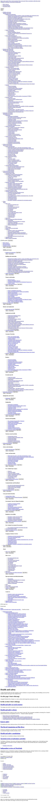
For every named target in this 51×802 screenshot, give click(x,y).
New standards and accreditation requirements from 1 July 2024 (20, 195)
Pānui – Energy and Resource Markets (15, 48)
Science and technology (7, 769)
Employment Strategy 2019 (13, 63)
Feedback (5, 775)
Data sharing (10, 220)
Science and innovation (10, 146)
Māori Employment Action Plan (14, 676)
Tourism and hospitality (10, 126)
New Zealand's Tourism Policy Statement (16, 127)
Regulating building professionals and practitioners (18, 24)
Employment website (12, 57)
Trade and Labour (11, 657)
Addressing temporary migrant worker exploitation (18, 120)
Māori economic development (14, 105)
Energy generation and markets (14, 43)
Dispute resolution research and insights (16, 181)
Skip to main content (4, 1)
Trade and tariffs (11, 92)
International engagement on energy (15, 44)
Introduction (10, 679)
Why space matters (11, 158)
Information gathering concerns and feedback (17, 232)
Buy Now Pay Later (12, 76)
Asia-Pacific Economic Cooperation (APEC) (17, 658)
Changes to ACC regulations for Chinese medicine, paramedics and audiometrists (24, 640)
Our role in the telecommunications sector (16, 166)
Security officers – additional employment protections (18, 631)
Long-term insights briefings (13, 102)
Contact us (7, 229)
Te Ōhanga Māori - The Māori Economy (16, 109)
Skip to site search (22, 1)
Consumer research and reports (14, 72)
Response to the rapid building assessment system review (19, 18)
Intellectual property (12, 93)
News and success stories (13, 153)
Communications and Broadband (11, 165)
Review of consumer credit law (14, 73)
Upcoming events (8, 237)
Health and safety (11, 54)
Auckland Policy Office (10, 173)
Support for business (12, 86)
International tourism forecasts (14, 142)
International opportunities (13, 152)
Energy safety (10, 649)
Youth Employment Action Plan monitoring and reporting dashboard (21, 677)
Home (1, 608)
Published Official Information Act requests (16, 221)
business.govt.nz (11, 95)
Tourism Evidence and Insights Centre (15, 138)
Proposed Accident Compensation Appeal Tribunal (18, 623)
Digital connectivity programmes (14, 167)
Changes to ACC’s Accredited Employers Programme (18, 636)
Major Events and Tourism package (15, 129)
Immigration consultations (13, 116)
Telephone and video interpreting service (16, 192)
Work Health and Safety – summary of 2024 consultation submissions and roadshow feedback (21, 719)
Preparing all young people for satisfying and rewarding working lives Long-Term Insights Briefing (27, 665)
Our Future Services (12, 124)
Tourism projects (11, 133)
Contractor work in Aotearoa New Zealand (16, 638)
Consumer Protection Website (14, 69)
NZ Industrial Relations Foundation (15, 60)
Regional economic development (14, 107)
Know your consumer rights (13, 68)
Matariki (9, 632)
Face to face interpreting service (14, 193)
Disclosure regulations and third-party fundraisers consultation (20, 81)
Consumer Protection (9, 67)
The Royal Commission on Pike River (15, 650)
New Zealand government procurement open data (17, 189)
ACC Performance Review (13, 65)
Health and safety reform (13, 648)
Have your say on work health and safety (11, 715)
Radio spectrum (11, 170)
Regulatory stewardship (10, 182)
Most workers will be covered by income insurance (18, 682)
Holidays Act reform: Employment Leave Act (17, 614)
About (4, 763)
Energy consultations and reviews (14, 36)
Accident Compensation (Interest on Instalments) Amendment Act (21, 641)
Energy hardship (11, 42)
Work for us (7, 218)
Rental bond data (11, 31)
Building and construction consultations (15, 20)
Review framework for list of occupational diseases (18, 637)
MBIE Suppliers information (11, 238)
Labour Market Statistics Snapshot (14, 664)
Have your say (6, 4)
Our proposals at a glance (13, 681)
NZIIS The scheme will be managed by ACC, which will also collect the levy (23, 685)
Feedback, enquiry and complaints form (16, 230)
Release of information (12, 224)
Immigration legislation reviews (14, 125)
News (6, 225)
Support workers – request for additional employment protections (20, 639)
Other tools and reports (12, 663)
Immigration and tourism (8, 767)
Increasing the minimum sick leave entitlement (17, 616)
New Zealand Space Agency (11, 156)
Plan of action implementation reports (15, 670)
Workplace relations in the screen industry (16, 617)
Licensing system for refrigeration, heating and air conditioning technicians (17, 718)
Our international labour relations (14, 55)
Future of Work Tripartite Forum (14, 59)
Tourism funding (11, 131)
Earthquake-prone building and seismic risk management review (20, 27)
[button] (25, 758)
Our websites (8, 227)
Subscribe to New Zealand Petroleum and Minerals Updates (19, 45)
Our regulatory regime (12, 163)
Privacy (4, 791)
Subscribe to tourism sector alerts (14, 135)
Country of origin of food (13, 78)
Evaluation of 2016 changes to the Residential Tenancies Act (20, 33)
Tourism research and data (10, 136)
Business (7, 84)
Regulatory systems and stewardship (15, 183)
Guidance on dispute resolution (14, 175)
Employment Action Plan (13, 53)
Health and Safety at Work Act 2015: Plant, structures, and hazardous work (17, 716)
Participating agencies (12, 196)
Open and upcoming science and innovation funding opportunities (21, 148)
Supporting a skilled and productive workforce (17, 23)
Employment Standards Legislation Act (15, 622)
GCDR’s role (10, 177)
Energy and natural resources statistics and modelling (18, 37)
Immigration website (12, 119)
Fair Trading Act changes (13, 79)
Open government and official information (13, 219)
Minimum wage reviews (12, 628)
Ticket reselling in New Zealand (14, 80)
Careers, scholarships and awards (14, 161)
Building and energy (7, 764)
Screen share (10, 234)
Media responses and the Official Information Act (17, 233)
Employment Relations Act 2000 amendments (17, 613)
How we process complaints (13, 231)
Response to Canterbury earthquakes (15, 17)
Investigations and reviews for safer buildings (17, 21)
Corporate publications (12, 208)
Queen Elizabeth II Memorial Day (14, 635)
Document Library (6, 6)
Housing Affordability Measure (14, 32)
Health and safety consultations (14, 651)
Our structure (10, 205)
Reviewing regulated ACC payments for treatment (18, 626)
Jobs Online (10, 661)
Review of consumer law (13, 74)
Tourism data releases (12, 139)
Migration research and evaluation (14, 121)
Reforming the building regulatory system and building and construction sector (23, 15)
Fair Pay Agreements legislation (14, 62)
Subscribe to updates (12, 155)
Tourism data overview (12, 137)
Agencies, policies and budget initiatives (16, 149)
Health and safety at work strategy (14, 647)
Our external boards (12, 211)
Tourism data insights (12, 140)
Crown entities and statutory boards (15, 212)
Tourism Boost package (12, 130)
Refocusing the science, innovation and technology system (19, 147)
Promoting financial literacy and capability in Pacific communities (21, 106)
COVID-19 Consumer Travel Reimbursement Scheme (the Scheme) (21, 83)
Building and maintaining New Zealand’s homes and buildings (20, 16)
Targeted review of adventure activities (15, 653)
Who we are (7, 203)
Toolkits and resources (12, 198)
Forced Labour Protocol (12, 618)
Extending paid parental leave (14, 619)
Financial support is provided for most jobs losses (17, 683)
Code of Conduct (11, 214)
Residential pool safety (12, 22)
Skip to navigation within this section (33, 1)
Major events (10, 104)
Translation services (12, 194)
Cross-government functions (8, 766)
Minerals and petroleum (12, 39)
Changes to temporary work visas (14, 118)
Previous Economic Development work (15, 111)
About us (10, 157)
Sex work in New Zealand (13, 629)
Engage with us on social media (11, 228)
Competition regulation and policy (14, 89)
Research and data (11, 154)
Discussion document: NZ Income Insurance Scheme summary (20, 64)
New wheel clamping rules (13, 82)
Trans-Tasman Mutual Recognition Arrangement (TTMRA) (19, 96)
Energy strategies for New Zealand (15, 40)
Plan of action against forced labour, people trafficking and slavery (21, 61)
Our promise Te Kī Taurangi (13, 206)
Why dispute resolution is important (15, 178)
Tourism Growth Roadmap (13, 128)
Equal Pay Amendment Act (13, 620)
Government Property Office (11, 190)
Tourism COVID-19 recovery (14, 134)
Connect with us (11, 164)
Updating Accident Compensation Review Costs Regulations (20, 634)
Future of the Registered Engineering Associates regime (19, 29)
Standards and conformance (13, 91)
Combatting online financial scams (14, 71)
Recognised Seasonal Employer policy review (17, 117)
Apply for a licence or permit (13, 159)
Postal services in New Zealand (14, 168)
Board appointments (12, 213)
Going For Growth (11, 98)
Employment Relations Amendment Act (16, 627)
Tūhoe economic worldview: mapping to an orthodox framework (20, 110)
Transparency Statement (12, 222)
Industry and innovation (12, 162)
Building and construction (10, 14)
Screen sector (10, 108)
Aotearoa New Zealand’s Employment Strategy (17, 675)
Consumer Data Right (12, 87)
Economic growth (9, 97)
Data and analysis (6, 5)
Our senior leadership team (13, 204)
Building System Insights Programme (15, 26)
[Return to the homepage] (10, 2)
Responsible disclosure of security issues (16, 236)
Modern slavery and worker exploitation (16, 672)
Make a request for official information (15, 223)
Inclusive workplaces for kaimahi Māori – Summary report (19, 645)
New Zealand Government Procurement (13, 187)
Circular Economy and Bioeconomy (15, 99)
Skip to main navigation (13, 1)
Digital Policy (10, 100)
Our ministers (10, 209)
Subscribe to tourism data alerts (14, 143)
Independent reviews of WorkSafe (14, 654)
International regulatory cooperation (15, 186)
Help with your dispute (12, 176)
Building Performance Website (14, 25)
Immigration (7, 115)
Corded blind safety (12, 77)
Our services (10, 210)
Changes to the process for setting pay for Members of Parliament (21, 630)
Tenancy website (11, 34)
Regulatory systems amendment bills (15, 185)
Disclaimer (5, 790)
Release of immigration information (15, 123)
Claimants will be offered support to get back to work (18, 684)
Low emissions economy (13, 41)
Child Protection (11, 217)
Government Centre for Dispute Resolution (13, 174)
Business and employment (5, 609)
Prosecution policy (11, 215)
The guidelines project (12, 199)
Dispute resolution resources (13, 180)
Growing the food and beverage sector (15, 101)
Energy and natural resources (11, 35)
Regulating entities (11, 90)
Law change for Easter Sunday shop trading (16, 621)
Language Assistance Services (11, 191)
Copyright (5, 789)
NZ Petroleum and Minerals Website (15, 46)
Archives (10, 666)
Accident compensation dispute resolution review (17, 625)
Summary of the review (7, 745)
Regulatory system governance (14, 184)
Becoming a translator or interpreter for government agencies (20, 200)
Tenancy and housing (9, 30)
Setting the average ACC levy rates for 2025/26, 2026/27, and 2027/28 (22, 642)
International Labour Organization (14, 656)
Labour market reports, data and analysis (16, 58)
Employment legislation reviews (14, 52)
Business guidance (11, 70)
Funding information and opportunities (15, 151)
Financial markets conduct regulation (15, 88)
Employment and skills (9, 51)
